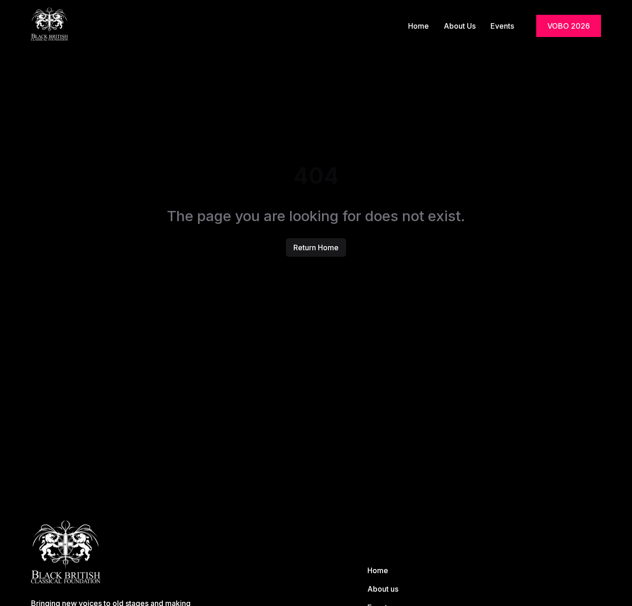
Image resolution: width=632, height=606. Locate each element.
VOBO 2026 (568, 26)
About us (382, 589)
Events (502, 26)
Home (418, 26)
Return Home (316, 247)
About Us (460, 26)
